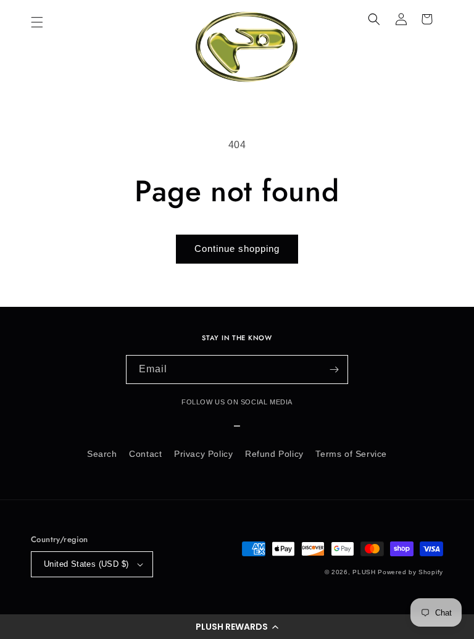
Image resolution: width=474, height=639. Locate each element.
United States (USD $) (86, 564)
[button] (237, 626)
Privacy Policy (203, 454)
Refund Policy (274, 454)
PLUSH (364, 572)
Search (102, 454)
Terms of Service (351, 454)
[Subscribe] (333, 369)
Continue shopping (237, 248)
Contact (145, 454)
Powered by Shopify (410, 572)
